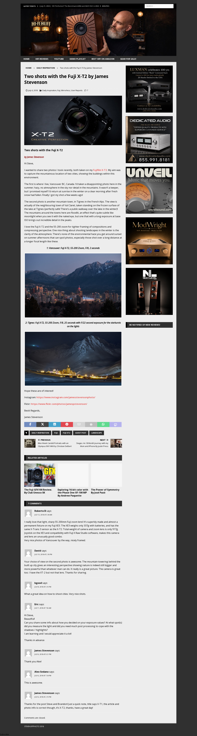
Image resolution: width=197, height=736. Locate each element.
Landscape (96, 433)
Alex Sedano (41, 671)
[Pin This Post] (67, 424)
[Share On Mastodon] (115, 424)
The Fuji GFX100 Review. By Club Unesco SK (38, 491)
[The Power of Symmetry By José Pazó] (106, 475)
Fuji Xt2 (66, 433)
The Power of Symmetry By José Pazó (105, 491)
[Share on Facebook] (30, 424)
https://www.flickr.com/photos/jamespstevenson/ (59, 404)
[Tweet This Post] (42, 424)
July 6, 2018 (33, 90)
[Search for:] (159, 5)
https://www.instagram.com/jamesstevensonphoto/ (65, 397)
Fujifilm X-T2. (100, 170)
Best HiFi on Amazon (103, 59)
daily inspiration (40, 433)
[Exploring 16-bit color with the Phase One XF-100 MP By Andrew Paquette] (73, 475)
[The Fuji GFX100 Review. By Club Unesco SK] (39, 475)
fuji (56, 433)
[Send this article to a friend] (79, 424)
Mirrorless (65, 90)
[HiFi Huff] (98, 54)
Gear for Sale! (128, 59)
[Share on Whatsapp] (103, 424)
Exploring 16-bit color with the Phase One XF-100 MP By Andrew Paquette (73, 492)
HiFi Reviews (41, 59)
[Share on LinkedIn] (55, 424)
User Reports (76, 90)
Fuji (58, 90)
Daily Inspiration (49, 90)
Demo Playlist (78, 59)
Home (27, 59)
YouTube (59, 59)
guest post (80, 433)
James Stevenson (44, 650)
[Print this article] (91, 424)
